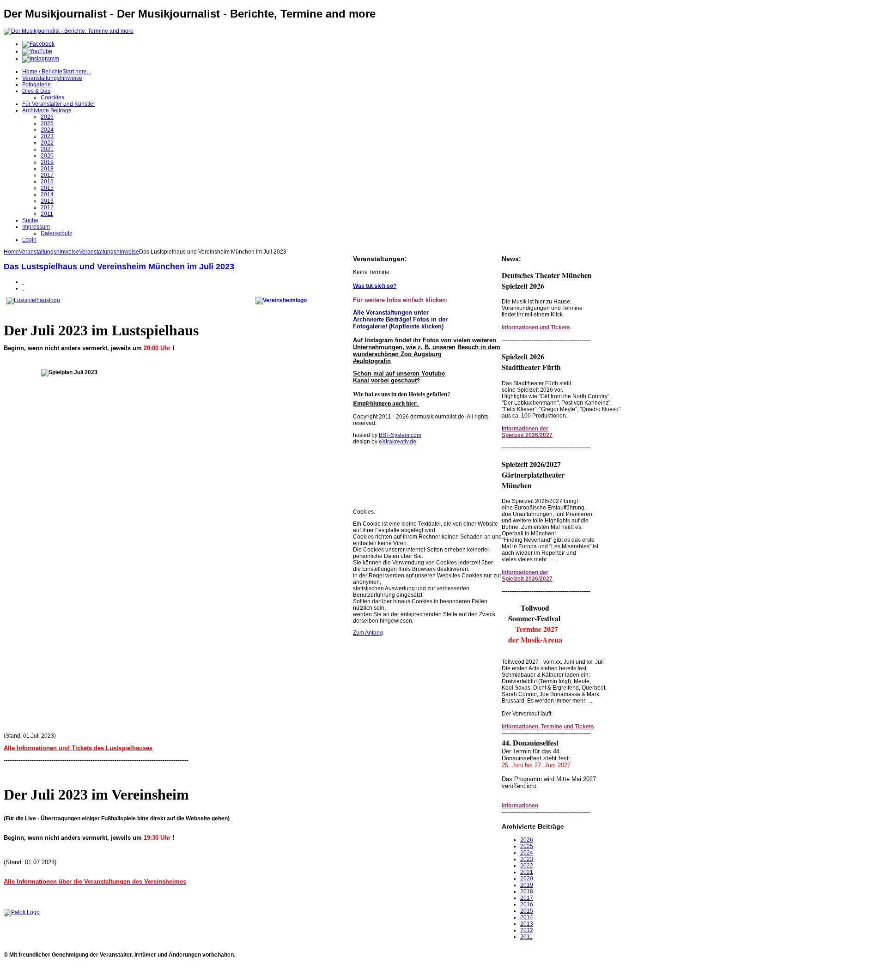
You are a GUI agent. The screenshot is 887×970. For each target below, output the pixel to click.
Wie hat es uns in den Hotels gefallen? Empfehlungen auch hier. (401, 398)
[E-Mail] (23, 288)
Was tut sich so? (374, 286)
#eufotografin (372, 361)
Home (11, 252)
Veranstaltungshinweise (49, 252)
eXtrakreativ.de (397, 441)
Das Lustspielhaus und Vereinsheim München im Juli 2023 (119, 266)
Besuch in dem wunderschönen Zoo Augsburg (426, 351)
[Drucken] (23, 282)
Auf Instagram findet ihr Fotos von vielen (411, 340)
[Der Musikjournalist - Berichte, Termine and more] (69, 31)
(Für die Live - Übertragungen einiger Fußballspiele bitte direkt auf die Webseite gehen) (117, 818)
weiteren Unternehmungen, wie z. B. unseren (424, 344)
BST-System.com (400, 435)
